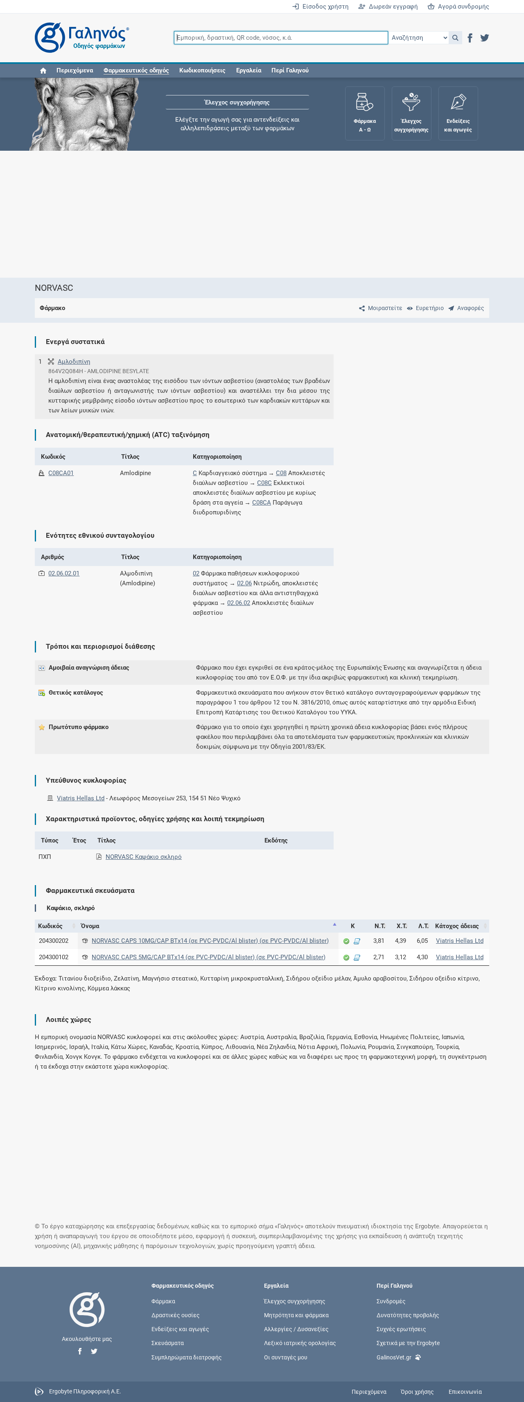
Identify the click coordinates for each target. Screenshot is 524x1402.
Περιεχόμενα (74, 70)
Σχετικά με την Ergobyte (408, 1343)
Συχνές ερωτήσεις (401, 1329)
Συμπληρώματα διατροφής (186, 1357)
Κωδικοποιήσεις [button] (202, 70)
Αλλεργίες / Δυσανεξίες (296, 1329)
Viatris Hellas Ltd (80, 798)
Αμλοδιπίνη (74, 361)
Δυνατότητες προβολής (408, 1315)
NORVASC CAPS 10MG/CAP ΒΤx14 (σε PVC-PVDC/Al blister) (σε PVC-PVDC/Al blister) (210, 940)
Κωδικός (50, 926)
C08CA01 (61, 473)
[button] (455, 37)
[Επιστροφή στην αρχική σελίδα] (87, 1318)
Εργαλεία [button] (248, 70)
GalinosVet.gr (394, 1357)
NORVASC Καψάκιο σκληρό (144, 857)
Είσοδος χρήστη (324, 6)
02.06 (244, 583)
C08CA (261, 502)
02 (196, 573)
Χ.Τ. (402, 926)
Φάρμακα (163, 1301)
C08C (264, 483)
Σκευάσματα (167, 1343)
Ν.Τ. (380, 926)
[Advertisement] (262, 214)
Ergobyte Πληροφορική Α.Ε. (85, 1391)
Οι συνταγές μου (285, 1357)
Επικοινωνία (465, 1391)
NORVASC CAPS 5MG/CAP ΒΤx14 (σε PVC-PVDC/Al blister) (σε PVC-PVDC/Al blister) (208, 957)
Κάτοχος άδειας (457, 926)
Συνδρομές (391, 1301)
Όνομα (90, 926)
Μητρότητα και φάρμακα (296, 1315)
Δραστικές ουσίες (175, 1315)
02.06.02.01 (63, 573)
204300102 (53, 957)
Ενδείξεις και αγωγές (180, 1329)
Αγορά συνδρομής (462, 6)
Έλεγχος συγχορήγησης (237, 102)
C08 (281, 473)
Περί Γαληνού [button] (290, 70)
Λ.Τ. (423, 926)
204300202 (53, 940)
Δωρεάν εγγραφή (392, 6)
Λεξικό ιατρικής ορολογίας (300, 1343)
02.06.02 (238, 603)
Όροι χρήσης (417, 1391)
